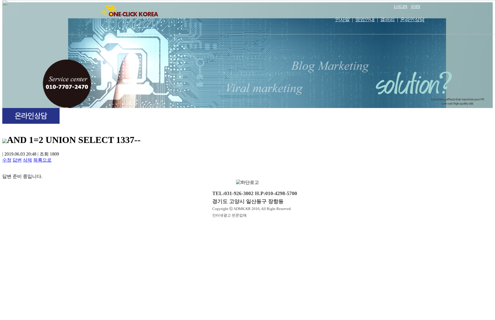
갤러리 (387, 19)
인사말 (342, 19)
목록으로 (42, 160)
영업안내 (365, 19)
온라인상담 (412, 19)
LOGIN (400, 6)
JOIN (415, 6)
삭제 (27, 160)
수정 (6, 160)
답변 (17, 160)
